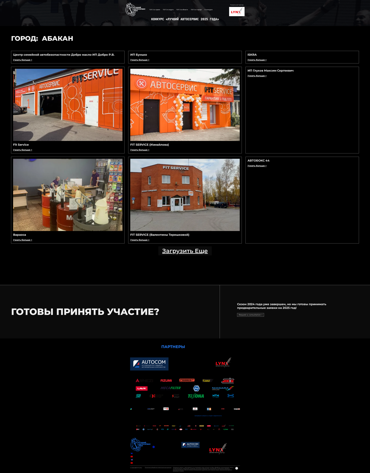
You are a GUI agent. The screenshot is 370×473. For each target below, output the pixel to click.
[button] (185, 250)
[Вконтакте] (132, 453)
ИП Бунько (138, 54)
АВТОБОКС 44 (259, 160)
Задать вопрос (160, 447)
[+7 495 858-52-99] (154, 455)
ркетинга (218, 416)
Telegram (136, 460)
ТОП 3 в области (182, 10)
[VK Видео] (132, 456)
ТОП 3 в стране (154, 10)
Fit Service (21, 144)
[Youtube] (132, 463)
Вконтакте (137, 453)
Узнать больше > (22, 60)
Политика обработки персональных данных (158, 467)
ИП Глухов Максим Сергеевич (271, 70)
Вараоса (19, 234)
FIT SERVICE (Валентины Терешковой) (159, 234)
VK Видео (136, 456)
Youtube (136, 463)
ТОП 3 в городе (196, 10)
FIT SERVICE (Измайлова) (149, 144)
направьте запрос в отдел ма (204, 416)
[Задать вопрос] (154, 447)
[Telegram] (132, 460)
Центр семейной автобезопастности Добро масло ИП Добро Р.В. (63, 54)
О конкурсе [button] (208, 10)
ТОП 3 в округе (168, 10)
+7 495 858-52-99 (161, 455)
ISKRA (252, 54)
